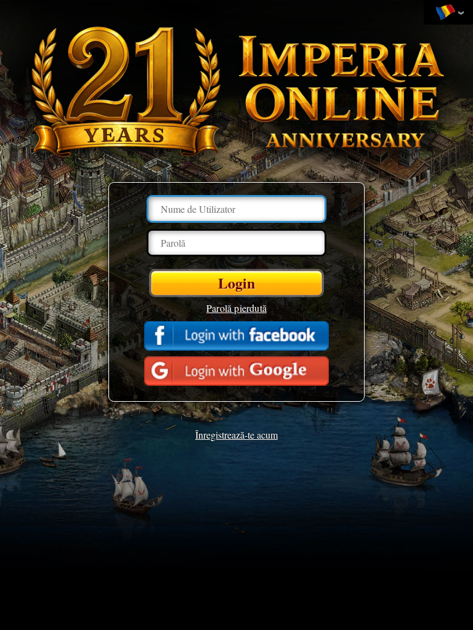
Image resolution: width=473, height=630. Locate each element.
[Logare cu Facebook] (236, 336)
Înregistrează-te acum (236, 434)
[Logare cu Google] (236, 371)
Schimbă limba (448, 13)
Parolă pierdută (236, 307)
